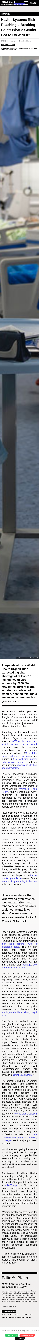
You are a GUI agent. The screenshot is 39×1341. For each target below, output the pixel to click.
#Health (13, 48)
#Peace (32, 1315)
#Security (20, 1317)
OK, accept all (12, 1335)
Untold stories (8, 45)
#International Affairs (22, 1315)
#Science (4, 50)
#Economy (5, 48)
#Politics (33, 48)
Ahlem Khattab (27, 41)
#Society (12, 50)
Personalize (20, 1338)
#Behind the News (8, 1315)
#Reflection (12, 1317)
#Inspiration (23, 48)
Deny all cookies (28, 1335)
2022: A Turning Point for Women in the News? (16, 1285)
